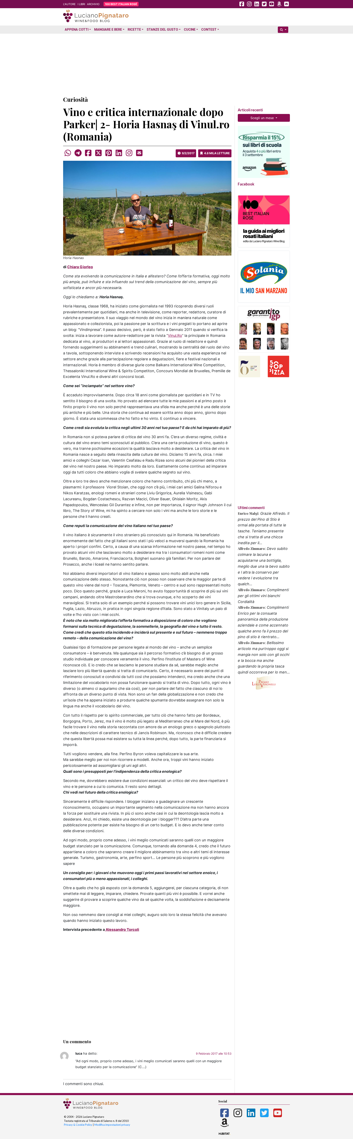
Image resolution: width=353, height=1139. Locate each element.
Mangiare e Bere (108, 29)
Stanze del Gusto (162, 29)
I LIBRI (81, 4)
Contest (209, 29)
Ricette (134, 29)
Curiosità (75, 99)
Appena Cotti (76, 29)
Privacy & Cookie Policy (78, 1124)
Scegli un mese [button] (262, 118)
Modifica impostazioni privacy (112, 1124)
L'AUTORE (69, 4)
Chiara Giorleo (80, 267)
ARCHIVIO (93, 4)
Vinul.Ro (175, 335)
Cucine (189, 29)
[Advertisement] (176, 64)
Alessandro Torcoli (122, 929)
